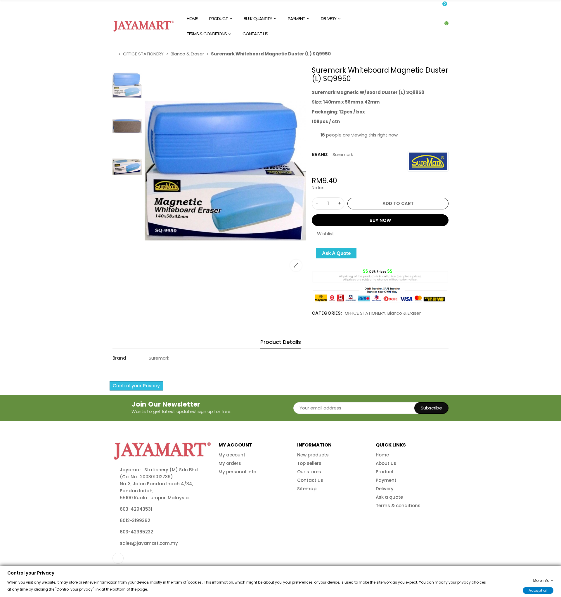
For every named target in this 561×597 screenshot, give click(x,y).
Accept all (538, 590)
